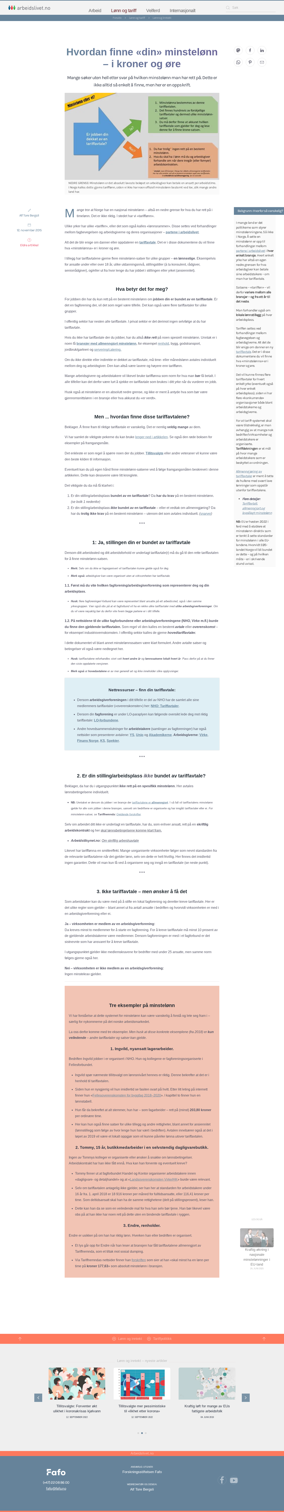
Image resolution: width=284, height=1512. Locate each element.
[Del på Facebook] (250, 50)
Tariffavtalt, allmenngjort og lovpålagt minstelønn (257, 508)
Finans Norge (88, 740)
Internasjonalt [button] (182, 10)
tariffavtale (147, 242)
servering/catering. (107, 349)
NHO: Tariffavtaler (165, 706)
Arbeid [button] (95, 10)
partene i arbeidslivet (182, 232)
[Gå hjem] (29, 7)
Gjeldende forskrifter (128, 814)
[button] (20, 1339)
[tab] (138, 1433)
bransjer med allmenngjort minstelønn (106, 343)
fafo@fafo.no (56, 1488)
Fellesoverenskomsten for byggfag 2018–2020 (127, 1095)
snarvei (205, 513)
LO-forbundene (106, 720)
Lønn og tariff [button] (123, 10)
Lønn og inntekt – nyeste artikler (142, 1361)
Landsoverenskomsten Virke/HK (154, 1179)
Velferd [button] (153, 10)
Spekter (113, 740)
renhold (163, 343)
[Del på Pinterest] (250, 62)
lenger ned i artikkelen (151, 437)
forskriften (139, 1260)
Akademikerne (160, 735)
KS (102, 740)
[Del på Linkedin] (262, 50)
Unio (139, 735)
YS (132, 735)
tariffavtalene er (150, 802)
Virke (203, 735)
